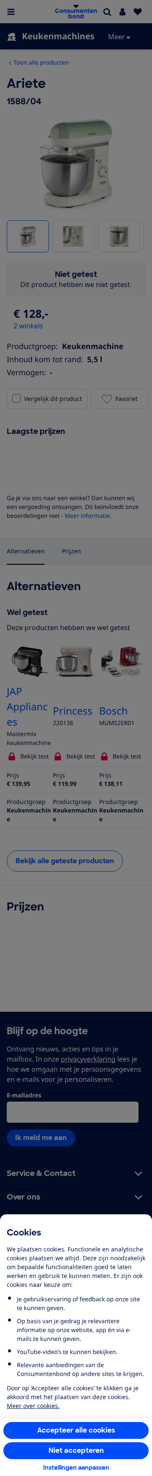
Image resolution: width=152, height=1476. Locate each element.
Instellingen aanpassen (76, 1467)
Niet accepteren (76, 1450)
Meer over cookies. (33, 1406)
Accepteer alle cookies (76, 1430)
